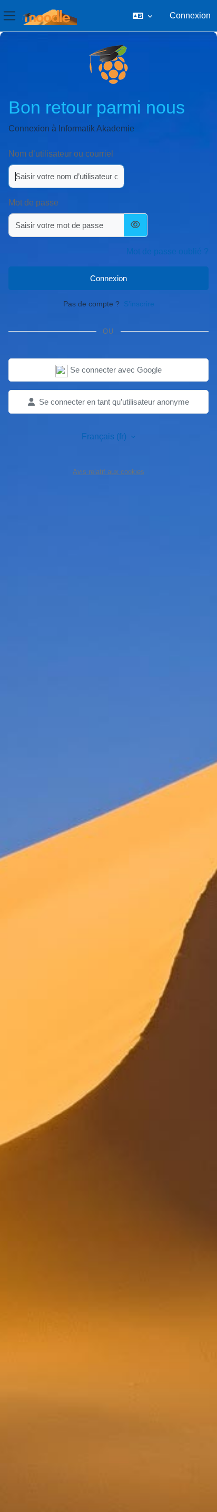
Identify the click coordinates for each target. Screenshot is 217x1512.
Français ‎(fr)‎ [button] (105, 436)
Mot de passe (33, 202)
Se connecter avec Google (115, 369)
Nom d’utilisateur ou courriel (60, 153)
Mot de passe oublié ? (167, 251)
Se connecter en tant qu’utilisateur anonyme (114, 401)
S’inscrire (139, 304)
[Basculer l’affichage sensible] (135, 225)
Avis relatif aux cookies (108, 472)
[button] (142, 16)
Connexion (190, 15)
